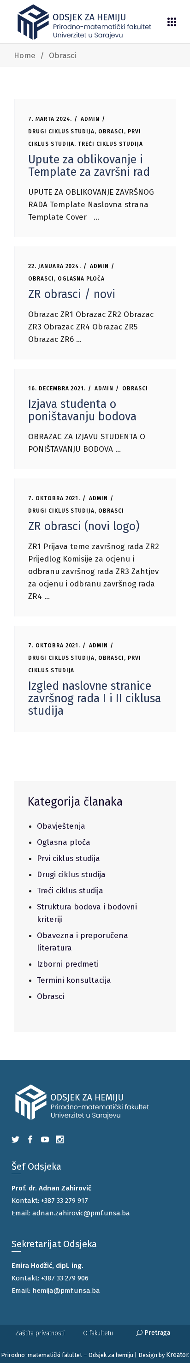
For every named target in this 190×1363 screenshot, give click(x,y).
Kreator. (178, 1355)
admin (90, 119)
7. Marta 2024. (50, 119)
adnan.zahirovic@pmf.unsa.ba (81, 1213)
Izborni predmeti (68, 964)
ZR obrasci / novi (71, 294)
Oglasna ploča (81, 278)
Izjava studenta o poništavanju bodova (82, 410)
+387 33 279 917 (64, 1200)
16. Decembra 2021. (57, 388)
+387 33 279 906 (65, 1278)
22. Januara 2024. (54, 266)
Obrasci (111, 131)
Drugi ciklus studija (61, 131)
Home (25, 55)
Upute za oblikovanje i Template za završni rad (89, 166)
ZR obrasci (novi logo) (83, 526)
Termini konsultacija (74, 980)
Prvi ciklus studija (68, 858)
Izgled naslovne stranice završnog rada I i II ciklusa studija (94, 698)
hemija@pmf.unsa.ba (66, 1290)
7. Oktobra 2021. (54, 498)
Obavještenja (61, 826)
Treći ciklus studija (110, 144)
